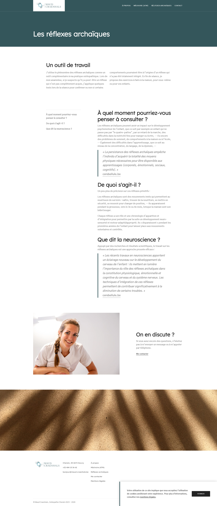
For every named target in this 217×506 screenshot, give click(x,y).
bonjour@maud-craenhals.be (75, 472)
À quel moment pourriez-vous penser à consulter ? (61, 116)
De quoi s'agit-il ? (55, 124)
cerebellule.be (112, 174)
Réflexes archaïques (99, 472)
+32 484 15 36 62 (70, 467)
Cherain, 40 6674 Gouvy (73, 463)
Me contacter (142, 354)
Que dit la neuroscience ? (59, 129)
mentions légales (148, 497)
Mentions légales (98, 481)
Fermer (200, 494)
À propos (95, 463)
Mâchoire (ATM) (97, 467)
